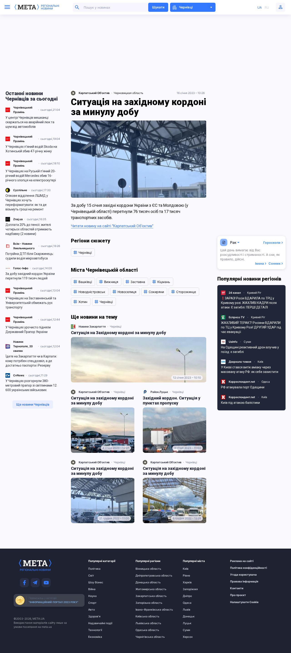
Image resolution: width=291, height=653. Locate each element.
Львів (186, 609)
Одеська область (144, 630)
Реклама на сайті (239, 561)
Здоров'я (94, 616)
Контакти (236, 588)
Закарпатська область (144, 596)
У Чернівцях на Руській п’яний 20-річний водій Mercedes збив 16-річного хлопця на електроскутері (30, 175)
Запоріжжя (190, 589)
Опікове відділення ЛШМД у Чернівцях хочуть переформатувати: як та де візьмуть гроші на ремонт (26, 202)
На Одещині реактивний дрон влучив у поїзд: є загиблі (250, 349)
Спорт (92, 602)
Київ (260, 361)
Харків (187, 582)
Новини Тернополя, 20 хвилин (23, 346)
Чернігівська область (144, 636)
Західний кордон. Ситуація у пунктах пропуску (171, 400)
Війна (91, 589)
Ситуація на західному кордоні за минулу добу (102, 400)
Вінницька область (144, 568)
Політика (94, 568)
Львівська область (144, 623)
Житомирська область (144, 589)
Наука (92, 596)
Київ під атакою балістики (240, 402)
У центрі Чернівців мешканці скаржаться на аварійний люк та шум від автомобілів (29, 122)
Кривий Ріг (254, 292)
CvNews (18, 375)
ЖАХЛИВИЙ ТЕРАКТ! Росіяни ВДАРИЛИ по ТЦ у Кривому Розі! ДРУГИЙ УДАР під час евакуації (251, 327)
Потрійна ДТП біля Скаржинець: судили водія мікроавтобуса (29, 256)
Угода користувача (239, 574)
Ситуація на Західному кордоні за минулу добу (118, 332)
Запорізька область (144, 602)
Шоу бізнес (95, 582)
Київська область (144, 616)
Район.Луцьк (159, 392)
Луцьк (187, 623)
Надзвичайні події (97, 623)
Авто (91, 609)
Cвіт (91, 575)
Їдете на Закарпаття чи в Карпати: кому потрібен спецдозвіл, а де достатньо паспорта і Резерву (31, 361)
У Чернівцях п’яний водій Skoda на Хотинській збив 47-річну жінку (31, 149)
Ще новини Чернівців (32, 404)
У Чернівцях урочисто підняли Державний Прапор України (28, 329)
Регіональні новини (50, 7)
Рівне (186, 575)
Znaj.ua (18, 219)
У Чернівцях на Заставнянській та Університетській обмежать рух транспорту (30, 302)
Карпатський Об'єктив (94, 392)
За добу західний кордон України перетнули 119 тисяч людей (30, 276)
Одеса (265, 381)
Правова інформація (239, 581)
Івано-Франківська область (144, 609)
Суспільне (20, 190)
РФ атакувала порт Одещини (242, 387)
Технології (95, 630)
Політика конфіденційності (239, 567)
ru (267, 7)
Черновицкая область (128, 93)
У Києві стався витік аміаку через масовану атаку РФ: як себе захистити (249, 369)
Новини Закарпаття (92, 326)
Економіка (95, 636)
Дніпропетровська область (144, 575)
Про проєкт (238, 595)
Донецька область (144, 582)
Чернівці (115, 326)
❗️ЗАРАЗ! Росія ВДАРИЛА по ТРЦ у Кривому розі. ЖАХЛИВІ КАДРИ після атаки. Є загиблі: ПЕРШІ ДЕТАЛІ (249, 302)
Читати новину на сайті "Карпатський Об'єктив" (112, 226)
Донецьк (189, 616)
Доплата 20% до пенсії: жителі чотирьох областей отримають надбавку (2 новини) (28, 229)
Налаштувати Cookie (244, 602)
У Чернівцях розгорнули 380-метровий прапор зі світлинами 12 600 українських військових (31, 385)
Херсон (188, 636)
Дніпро (187, 596)
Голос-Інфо (20, 268)
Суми (247, 341)
